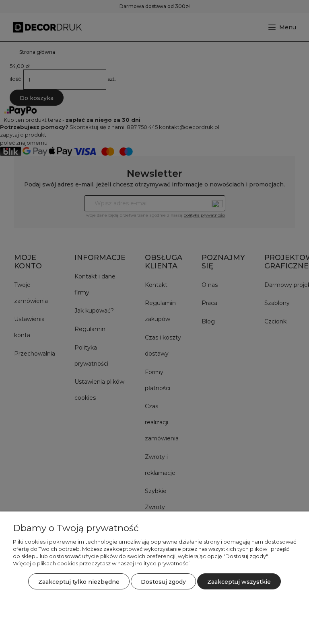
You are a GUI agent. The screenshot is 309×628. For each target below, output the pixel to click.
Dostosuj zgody (163, 581)
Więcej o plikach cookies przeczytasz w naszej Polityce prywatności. (102, 563)
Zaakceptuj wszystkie (239, 581)
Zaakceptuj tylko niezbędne (78, 581)
